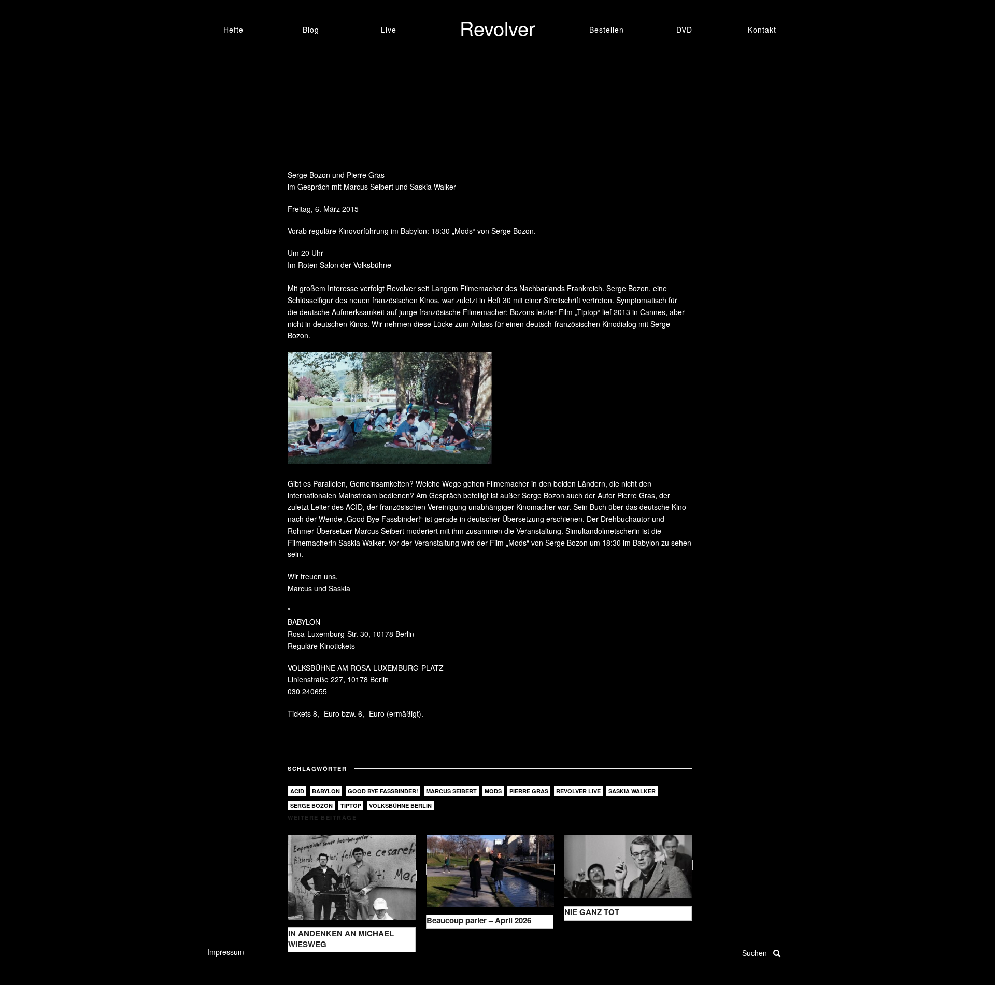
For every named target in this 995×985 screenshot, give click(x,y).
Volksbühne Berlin (400, 805)
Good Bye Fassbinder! (383, 791)
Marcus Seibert (451, 791)
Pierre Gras (528, 791)
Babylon (326, 791)
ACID (297, 791)
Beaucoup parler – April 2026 (479, 920)
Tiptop (350, 805)
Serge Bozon (311, 805)
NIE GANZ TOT (591, 912)
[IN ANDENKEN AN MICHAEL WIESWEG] (352, 875)
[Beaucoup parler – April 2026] (490, 869)
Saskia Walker (632, 791)
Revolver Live (578, 791)
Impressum (225, 952)
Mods (493, 791)
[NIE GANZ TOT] (628, 865)
